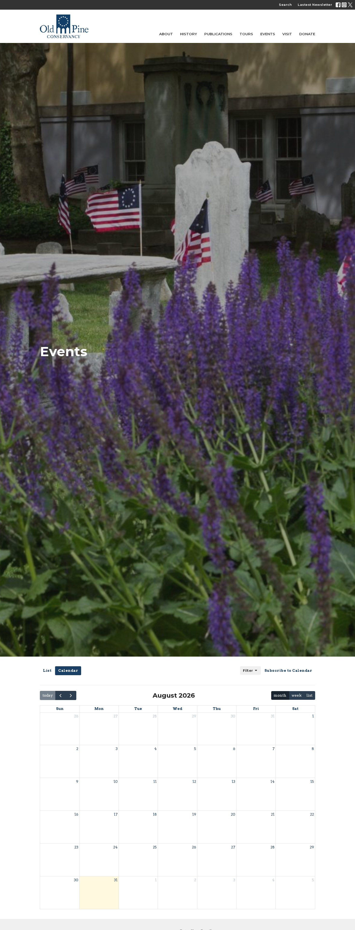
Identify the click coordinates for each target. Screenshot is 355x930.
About (166, 34)
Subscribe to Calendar (288, 670)
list (309, 695)
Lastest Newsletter (315, 5)
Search (285, 5)
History (188, 34)
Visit (287, 34)
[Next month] (71, 695)
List (47, 670)
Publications (218, 34)
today (48, 695)
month (280, 695)
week (296, 695)
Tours (246, 34)
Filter (248, 670)
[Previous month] (60, 695)
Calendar (68, 670)
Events (267, 34)
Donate (307, 34)
